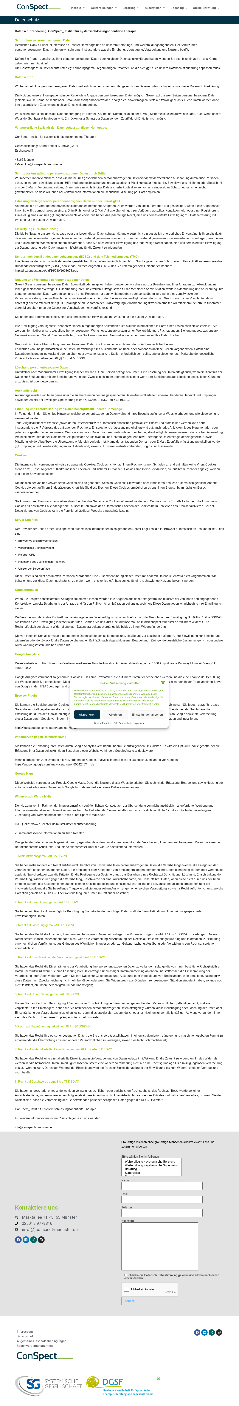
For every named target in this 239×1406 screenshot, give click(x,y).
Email (124, 1194)
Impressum (139, 723)
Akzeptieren (87, 714)
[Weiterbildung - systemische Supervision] (152, 1165)
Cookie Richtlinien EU (105, 723)
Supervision (153, 8)
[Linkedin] (26, 1239)
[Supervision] (152, 1173)
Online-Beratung (204, 8)
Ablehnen (115, 714)
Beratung (129, 8)
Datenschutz (125, 723)
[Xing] (33, 1239)
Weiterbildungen (102, 8)
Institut (76, 8)
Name (125, 1180)
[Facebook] (18, 1239)
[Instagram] (41, 1239)
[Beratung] (152, 1169)
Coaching (177, 8)
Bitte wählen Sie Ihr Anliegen (140, 1156)
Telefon (126, 1207)
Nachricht (127, 1221)
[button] (163, 683)
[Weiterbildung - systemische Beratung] (152, 1162)
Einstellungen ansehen (147, 714)
